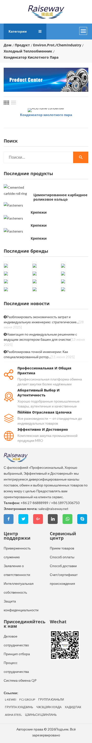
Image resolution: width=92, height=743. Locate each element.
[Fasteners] (13, 205)
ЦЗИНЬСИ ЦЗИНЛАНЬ (41, 714)
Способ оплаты (62, 557)
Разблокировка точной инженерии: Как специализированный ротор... (39, 354)
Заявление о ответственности (17, 570)
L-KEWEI (10, 699)
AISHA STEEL (13, 714)
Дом (8, 45)
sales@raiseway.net (53, 509)
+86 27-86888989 (34, 503)
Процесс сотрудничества (16, 667)
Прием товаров (62, 548)
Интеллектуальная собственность (19, 587)
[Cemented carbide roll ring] (17, 190)
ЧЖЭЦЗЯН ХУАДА (49, 707)
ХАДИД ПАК (73, 707)
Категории (18, 31)
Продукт (22, 45)
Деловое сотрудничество (16, 640)
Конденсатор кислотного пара (46, 115)
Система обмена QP (20, 680)
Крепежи (39, 212)
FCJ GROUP (27, 699)
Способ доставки (63, 566)
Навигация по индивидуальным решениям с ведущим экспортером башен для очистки (44, 339)
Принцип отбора (17, 654)
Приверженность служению (17, 552)
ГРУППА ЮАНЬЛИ (51, 699)
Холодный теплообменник (28, 51)
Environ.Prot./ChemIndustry (57, 45)
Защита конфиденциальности (21, 605)
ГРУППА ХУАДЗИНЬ (19, 707)
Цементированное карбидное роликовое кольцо (60, 197)
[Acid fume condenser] (46, 110)
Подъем (61, 729)
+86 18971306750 (65, 503)
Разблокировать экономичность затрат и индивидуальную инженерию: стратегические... (44, 322)
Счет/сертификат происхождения (64, 579)
